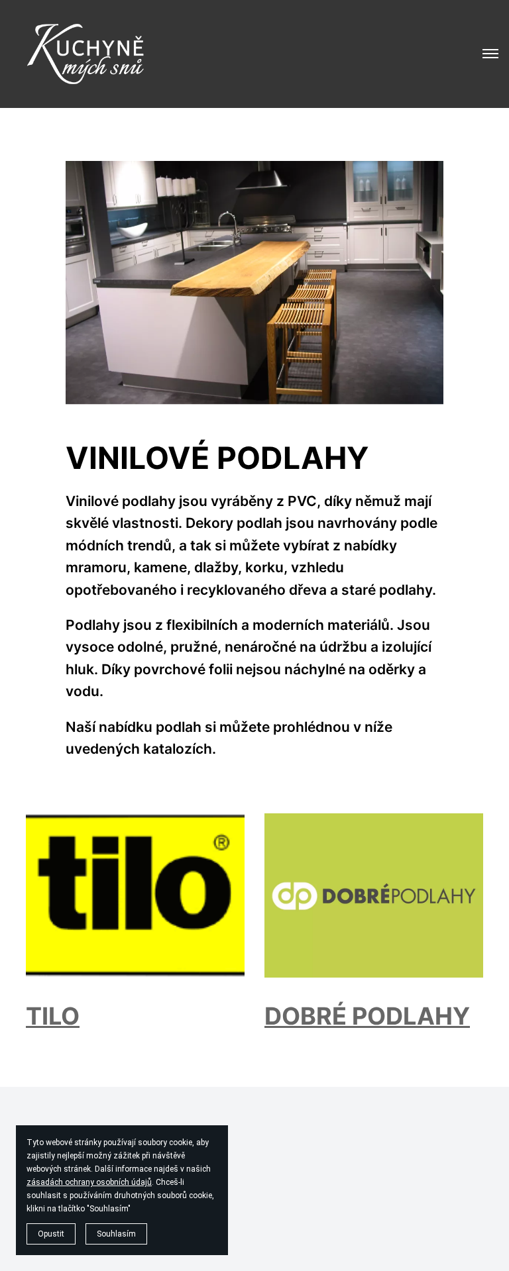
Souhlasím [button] (116, 1234)
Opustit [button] (51, 1234)
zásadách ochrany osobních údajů (89, 1182)
